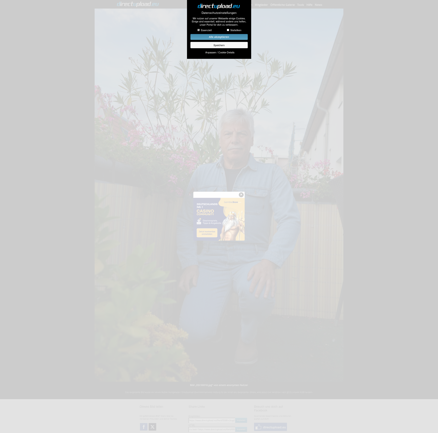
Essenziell (206, 30)
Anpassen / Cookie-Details (219, 52)
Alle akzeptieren (219, 36)
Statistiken (235, 30)
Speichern (219, 45)
